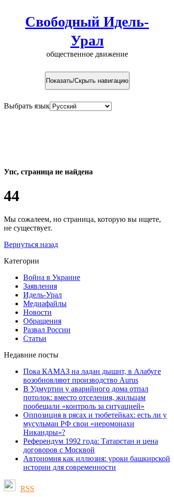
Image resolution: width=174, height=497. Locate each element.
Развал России (47, 330)
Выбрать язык (27, 106)
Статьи (34, 338)
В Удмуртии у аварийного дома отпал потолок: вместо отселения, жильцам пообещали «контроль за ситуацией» (85, 397)
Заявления (40, 286)
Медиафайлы (45, 303)
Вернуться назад (31, 244)
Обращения (42, 321)
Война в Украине (51, 277)
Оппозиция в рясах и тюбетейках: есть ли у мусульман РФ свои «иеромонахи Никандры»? (95, 423)
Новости (37, 312)
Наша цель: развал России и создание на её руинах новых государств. (86, 134)
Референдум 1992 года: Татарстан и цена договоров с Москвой (90, 445)
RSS (27, 488)
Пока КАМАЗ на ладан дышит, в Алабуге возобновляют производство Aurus (92, 375)
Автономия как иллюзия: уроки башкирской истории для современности (96, 462)
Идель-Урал (42, 295)
